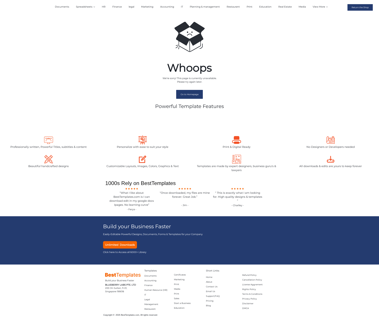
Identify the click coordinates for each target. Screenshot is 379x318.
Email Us (210, 291)
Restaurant (233, 6)
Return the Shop (360, 7)
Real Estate (285, 6)
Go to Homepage (190, 94)
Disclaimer (247, 303)
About (209, 282)
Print (249, 6)
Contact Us (211, 286)
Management (151, 304)
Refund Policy (249, 275)
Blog (208, 305)
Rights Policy (249, 289)
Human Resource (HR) (155, 290)
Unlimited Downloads (120, 244)
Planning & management (205, 6)
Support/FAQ (213, 296)
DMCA (245, 308)
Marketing (147, 6)
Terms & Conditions (252, 294)
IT (182, 6)
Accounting (167, 6)
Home (209, 277)
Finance (117, 6)
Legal (147, 299)
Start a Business (182, 303)
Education (265, 6)
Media (302, 6)
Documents (62, 6)
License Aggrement (252, 284)
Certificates (180, 275)
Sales (176, 298)
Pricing (209, 301)
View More (319, 6)
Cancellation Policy (252, 280)
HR (104, 6)
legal (131, 6)
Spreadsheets (84, 6)
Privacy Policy (249, 299)
